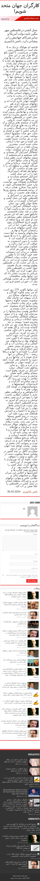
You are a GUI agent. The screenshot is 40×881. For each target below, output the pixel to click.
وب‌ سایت (35, 568)
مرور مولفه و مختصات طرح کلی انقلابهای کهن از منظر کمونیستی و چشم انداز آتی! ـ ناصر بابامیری (14, 733)
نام (36, 554)
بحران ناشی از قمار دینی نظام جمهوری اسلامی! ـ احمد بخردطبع (15, 761)
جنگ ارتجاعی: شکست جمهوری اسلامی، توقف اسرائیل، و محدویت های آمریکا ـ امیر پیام (14, 604)
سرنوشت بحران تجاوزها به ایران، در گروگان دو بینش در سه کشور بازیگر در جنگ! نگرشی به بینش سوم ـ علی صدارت (14, 685)
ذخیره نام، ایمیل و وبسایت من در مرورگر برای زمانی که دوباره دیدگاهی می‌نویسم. (22, 576)
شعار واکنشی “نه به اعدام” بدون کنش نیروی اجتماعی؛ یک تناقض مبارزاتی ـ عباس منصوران (15, 643)
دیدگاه (35, 534)
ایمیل (35, 561)
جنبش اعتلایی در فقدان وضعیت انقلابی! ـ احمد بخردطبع (16, 770)
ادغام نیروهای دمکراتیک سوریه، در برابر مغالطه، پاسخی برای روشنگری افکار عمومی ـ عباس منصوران (14, 594)
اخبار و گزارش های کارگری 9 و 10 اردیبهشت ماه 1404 (18, 847)
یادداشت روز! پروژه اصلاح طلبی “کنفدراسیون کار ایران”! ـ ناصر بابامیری (16, 864)
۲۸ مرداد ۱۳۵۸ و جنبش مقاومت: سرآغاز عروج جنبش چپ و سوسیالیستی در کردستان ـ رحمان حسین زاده (14, 633)
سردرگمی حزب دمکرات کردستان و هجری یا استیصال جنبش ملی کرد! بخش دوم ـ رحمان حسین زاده (13, 723)
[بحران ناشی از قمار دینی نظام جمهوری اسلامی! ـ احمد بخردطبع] (34, 762)
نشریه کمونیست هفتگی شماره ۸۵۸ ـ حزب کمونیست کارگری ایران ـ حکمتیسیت (21, 855)
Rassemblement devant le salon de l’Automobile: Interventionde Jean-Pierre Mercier (15, 792)
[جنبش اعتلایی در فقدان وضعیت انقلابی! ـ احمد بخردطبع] (34, 771)
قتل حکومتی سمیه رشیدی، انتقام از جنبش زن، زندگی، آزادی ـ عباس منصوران (14, 838)
